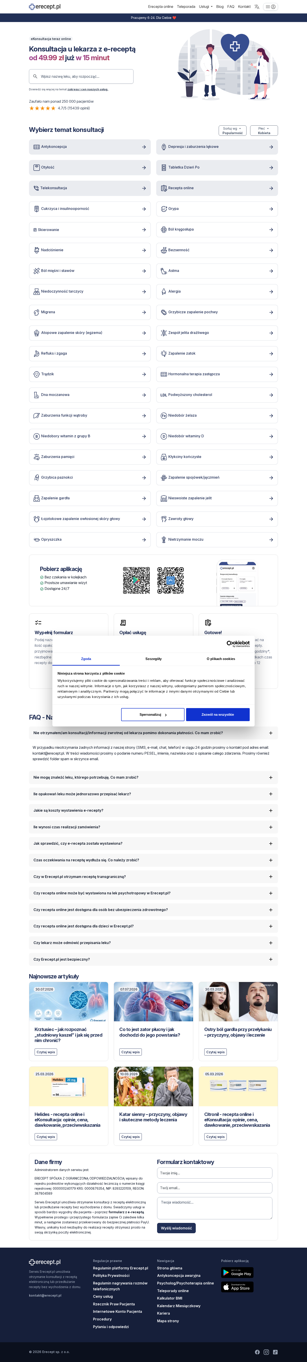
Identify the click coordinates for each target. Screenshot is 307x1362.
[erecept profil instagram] (266, 1352)
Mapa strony (168, 1321)
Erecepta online (160, 6)
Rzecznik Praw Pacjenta (114, 1304)
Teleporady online (173, 1291)
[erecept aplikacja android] (249, 1272)
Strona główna (169, 1268)
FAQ (230, 6)
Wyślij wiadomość (176, 1228)
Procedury (102, 1319)
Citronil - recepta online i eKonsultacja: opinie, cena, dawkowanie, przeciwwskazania (237, 1119)
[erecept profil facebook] (257, 1352)
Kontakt (244, 6)
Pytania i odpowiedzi (111, 1326)
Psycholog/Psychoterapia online (185, 1283)
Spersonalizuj (150, 714)
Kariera (163, 1313)
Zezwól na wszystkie (218, 714)
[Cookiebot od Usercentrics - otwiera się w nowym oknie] (230, 644)
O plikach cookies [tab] (221, 659)
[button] (256, 6)
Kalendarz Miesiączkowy (178, 1306)
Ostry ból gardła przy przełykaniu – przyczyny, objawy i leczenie (238, 1032)
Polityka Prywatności (111, 1275)
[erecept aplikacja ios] (249, 1287)
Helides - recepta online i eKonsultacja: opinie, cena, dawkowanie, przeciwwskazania (67, 1119)
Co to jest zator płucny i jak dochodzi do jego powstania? (149, 1032)
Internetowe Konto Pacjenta (117, 1311)
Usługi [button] (204, 6)
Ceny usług (103, 1296)
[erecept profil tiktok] (275, 1352)
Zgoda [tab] (86, 659)
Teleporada (186, 6)
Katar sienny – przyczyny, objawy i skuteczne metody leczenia (153, 1116)
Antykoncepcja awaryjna (178, 1275)
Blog (220, 6)
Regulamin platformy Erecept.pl (120, 1268)
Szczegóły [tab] (153, 659)
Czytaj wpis (46, 1052)
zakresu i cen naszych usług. (87, 89)
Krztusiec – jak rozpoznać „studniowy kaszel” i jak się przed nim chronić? (68, 1034)
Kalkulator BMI (169, 1298)
